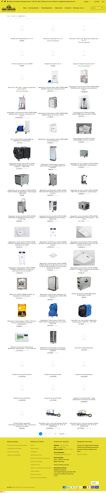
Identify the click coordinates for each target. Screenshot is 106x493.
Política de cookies (35, 474)
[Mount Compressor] (9, 8)
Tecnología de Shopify (29, 487)
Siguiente (62, 434)
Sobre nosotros (34, 448)
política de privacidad (36, 461)
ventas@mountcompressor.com (62, 454)
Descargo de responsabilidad (38, 477)
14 (55, 434)
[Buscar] (102, 8)
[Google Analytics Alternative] (3, 492)
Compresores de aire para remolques (17, 445)
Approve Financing (82, 454)
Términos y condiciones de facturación (40, 468)
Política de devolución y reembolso (40, 458)
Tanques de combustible (14, 455)
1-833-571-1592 (68, 449)
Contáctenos (33, 452)
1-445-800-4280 (61, 447)
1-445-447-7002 (64, 445)
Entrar (97, 1)
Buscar (32, 445)
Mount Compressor (17, 487)
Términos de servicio (36, 455)
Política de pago (34, 471)
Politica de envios (35, 464)
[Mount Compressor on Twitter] (5, 1)
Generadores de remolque (14, 448)
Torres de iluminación (13, 452)
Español (86, 1)
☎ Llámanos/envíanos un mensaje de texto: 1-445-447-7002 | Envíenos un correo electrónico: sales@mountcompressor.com (41, 1)
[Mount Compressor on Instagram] (2, 1)
